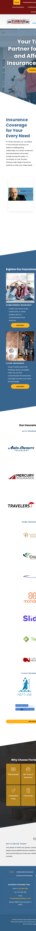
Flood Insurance (15, 363)
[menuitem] (17, 2)
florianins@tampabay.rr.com (20, 898)
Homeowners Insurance (19, 305)
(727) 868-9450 (22, 888)
